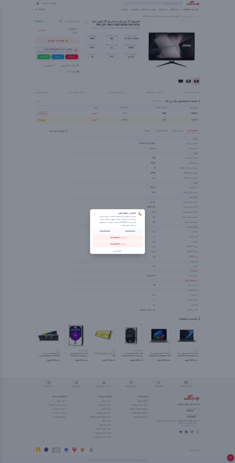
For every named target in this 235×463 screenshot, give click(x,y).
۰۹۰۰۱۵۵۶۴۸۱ (117, 244)
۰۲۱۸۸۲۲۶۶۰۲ (105, 231)
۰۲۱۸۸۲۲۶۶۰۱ (130, 231)
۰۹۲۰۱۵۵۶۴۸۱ (117, 237)
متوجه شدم (118, 251)
